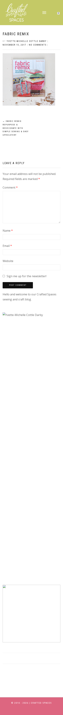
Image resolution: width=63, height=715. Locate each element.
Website (8, 261)
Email (7, 246)
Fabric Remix (16, 34)
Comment (10, 187)
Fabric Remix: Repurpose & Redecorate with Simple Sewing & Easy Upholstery (16, 128)
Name (8, 231)
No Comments (37, 45)
